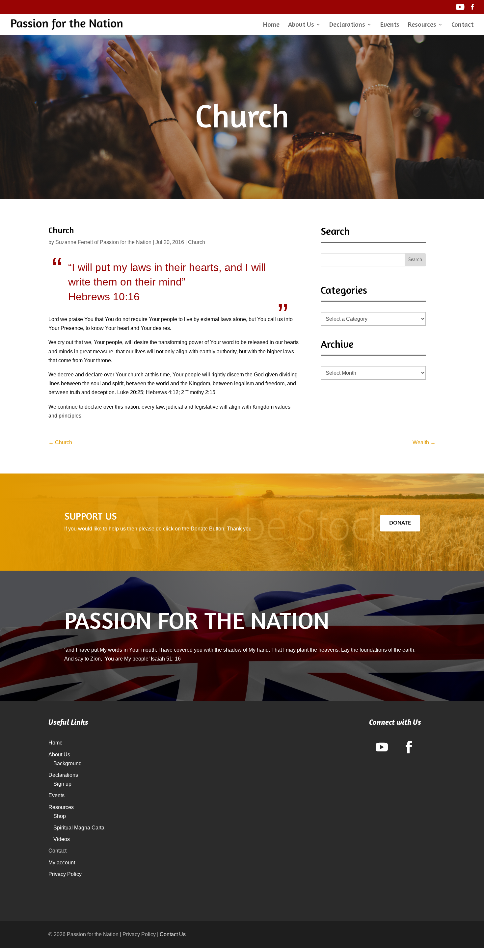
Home (271, 25)
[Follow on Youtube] (381, 747)
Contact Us (173, 934)
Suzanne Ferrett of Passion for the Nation (103, 242)
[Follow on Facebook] (408, 747)
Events (389, 25)
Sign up (62, 784)
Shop (59, 816)
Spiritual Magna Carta (78, 827)
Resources (422, 25)
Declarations (347, 25)
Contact (462, 25)
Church (196, 242)
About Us (301, 25)
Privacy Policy (65, 874)
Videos (61, 839)
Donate (400, 523)
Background (67, 763)
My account (61, 862)
